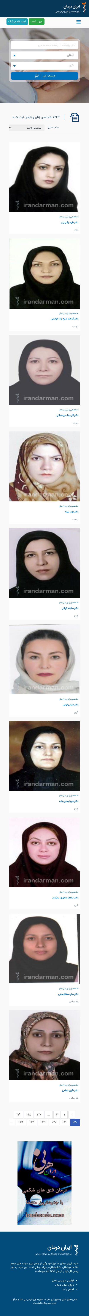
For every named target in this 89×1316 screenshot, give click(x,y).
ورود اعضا (37, 21)
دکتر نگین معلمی (70, 1090)
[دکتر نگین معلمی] (44, 1045)
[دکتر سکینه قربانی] (44, 562)
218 (29, 1114)
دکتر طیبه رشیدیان (69, 222)
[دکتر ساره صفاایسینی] (44, 948)
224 (32, 1122)
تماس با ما (68, 1289)
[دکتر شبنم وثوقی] (44, 659)
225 (21, 1122)
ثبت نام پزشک (17, 21)
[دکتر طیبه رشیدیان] (44, 176)
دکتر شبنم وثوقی (70, 705)
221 (65, 1122)
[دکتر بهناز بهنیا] (44, 466)
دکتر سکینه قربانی (70, 608)
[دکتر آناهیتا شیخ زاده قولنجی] (44, 273)
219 (18, 1114)
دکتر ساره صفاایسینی (68, 994)
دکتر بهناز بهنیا (71, 512)
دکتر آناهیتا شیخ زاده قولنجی (64, 319)
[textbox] (71, 55)
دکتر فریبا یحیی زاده (68, 801)
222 (54, 1122)
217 (39, 1114)
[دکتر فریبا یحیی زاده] (44, 755)
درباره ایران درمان (64, 1285)
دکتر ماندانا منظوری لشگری (65, 898)
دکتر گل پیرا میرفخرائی (67, 415)
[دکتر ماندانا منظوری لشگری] (44, 852)
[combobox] (44, 55)
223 (43, 1122)
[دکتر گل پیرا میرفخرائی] (44, 369)
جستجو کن (49, 76)
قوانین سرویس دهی (63, 1281)
